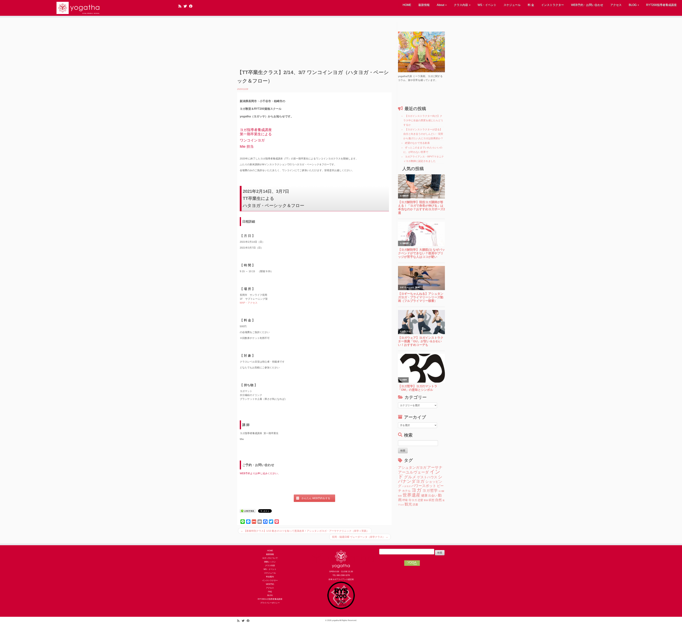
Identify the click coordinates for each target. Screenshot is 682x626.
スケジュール (512, 4)
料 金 (531, 4)
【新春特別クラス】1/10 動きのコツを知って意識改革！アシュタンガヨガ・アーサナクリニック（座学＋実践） (305, 530)
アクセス (616, 4)
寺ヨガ (412, 500)
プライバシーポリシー (270, 603)
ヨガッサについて (270, 558)
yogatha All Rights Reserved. (344, 620)
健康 (424, 495)
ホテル (406, 490)
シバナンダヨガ (420, 479)
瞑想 (431, 500)
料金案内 (270, 577)
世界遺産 (411, 494)
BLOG (633, 4)
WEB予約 (270, 584)
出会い (432, 495)
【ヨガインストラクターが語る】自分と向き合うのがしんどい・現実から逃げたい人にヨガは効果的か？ (423, 134)
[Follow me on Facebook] (192, 6)
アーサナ (435, 467)
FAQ (270, 591)
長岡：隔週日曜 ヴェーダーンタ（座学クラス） (360, 536)
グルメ (410, 477)
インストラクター (552, 4)
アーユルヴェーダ (413, 472)
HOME (407, 4)
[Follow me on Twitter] (186, 6)
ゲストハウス (427, 477)
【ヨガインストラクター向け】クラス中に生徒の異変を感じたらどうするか (423, 120)
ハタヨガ (406, 486)
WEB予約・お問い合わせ (587, 4)
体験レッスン (270, 562)
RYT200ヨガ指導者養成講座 (270, 599)
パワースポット (423, 486)
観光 (408, 504)
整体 (426, 500)
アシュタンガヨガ (412, 467)
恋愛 (420, 500)
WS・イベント (487, 4)
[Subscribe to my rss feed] (181, 6)
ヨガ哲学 (430, 490)
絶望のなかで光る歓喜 (417, 142)
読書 (415, 504)
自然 (438, 500)
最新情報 (424, 4)
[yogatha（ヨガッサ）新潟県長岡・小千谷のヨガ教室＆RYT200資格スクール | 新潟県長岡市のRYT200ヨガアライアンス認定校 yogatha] (78, 8)
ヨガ (416, 490)
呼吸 (405, 500)
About (441, 4)
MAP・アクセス (249, 302)
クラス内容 (461, 4)
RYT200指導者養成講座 (661, 4)
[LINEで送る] (247, 510)
